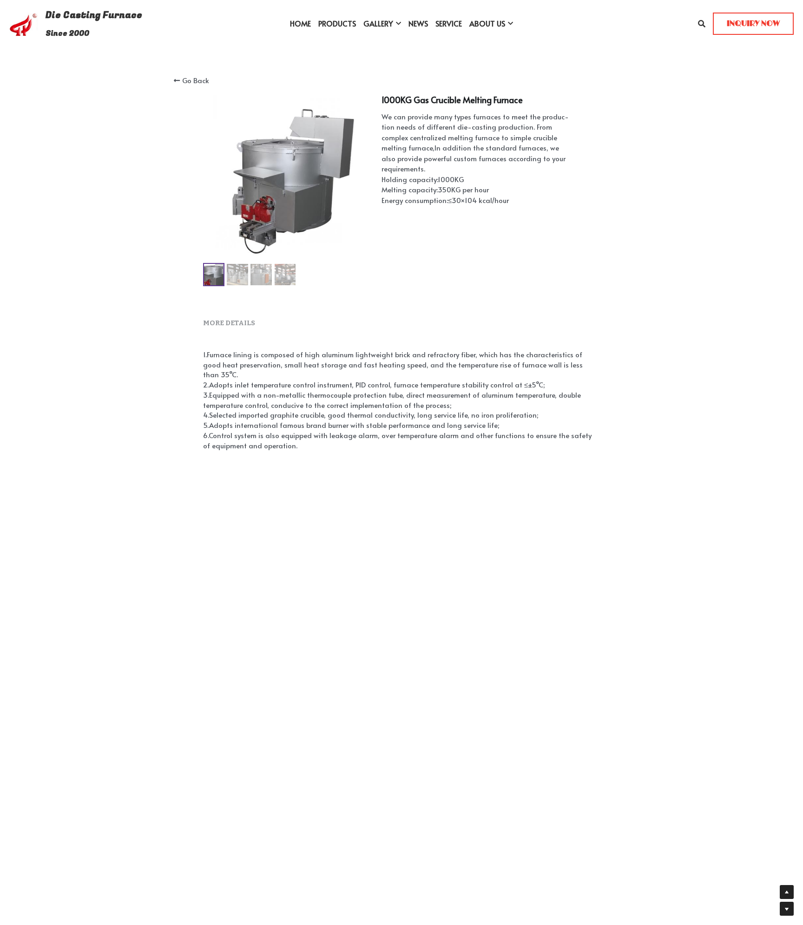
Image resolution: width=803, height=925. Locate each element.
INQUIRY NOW (753, 23)
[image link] (23, 23)
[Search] (701, 23)
